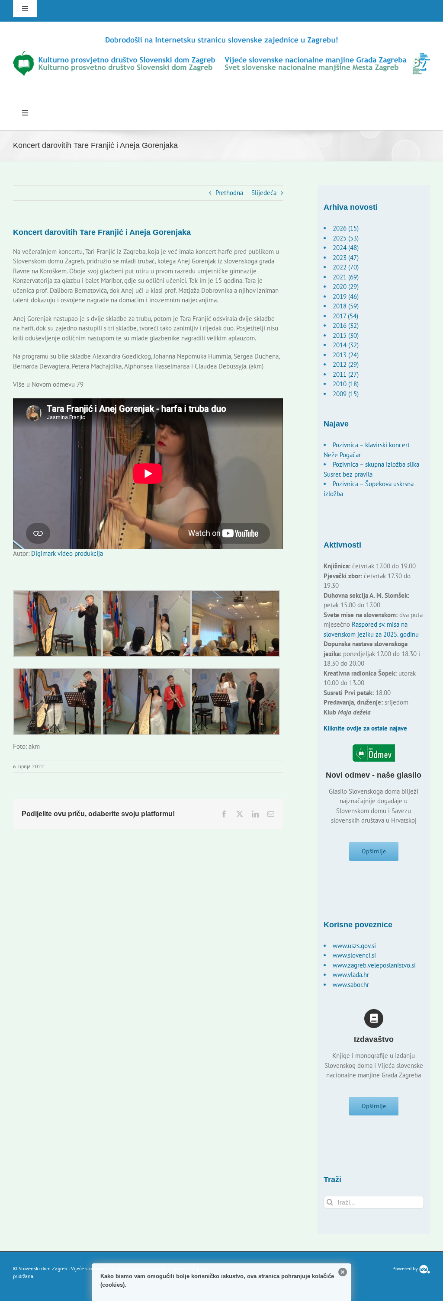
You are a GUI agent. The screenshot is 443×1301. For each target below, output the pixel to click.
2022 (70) (346, 267)
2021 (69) (346, 277)
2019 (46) (346, 296)
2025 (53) (346, 238)
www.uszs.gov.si (354, 946)
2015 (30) (346, 335)
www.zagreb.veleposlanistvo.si (374, 965)
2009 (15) (346, 394)
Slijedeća (263, 193)
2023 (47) (346, 257)
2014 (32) (346, 345)
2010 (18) (346, 384)
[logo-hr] (221, 38)
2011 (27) (346, 374)
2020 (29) (346, 286)
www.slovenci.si (354, 955)
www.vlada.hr (351, 975)
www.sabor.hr (351, 985)
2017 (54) (345, 316)
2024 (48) (346, 248)
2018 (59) (346, 306)
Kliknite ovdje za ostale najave (365, 728)
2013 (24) (346, 355)
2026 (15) (346, 228)
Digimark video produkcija (67, 553)
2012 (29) (346, 364)
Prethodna (229, 193)
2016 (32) (346, 325)
